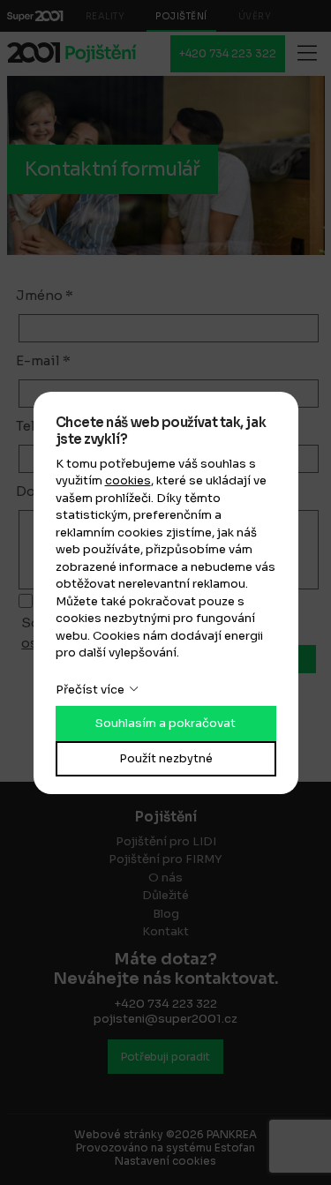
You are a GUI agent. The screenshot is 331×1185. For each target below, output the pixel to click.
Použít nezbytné (166, 758)
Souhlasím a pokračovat (165, 723)
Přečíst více (90, 689)
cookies (128, 480)
